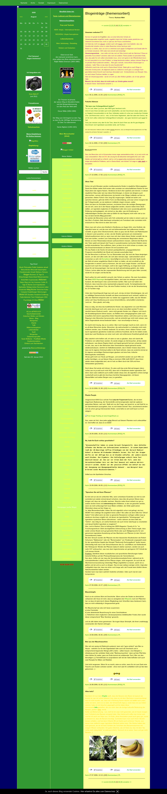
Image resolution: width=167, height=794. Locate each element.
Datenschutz (63, 3)
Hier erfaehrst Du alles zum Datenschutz (98, 791)
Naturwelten (67, 212)
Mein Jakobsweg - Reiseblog (66, 43)
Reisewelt (66, 203)
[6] (121, 25)
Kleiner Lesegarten (67, 241)
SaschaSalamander (34, 314)
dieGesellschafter (67, 540)
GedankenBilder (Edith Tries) (66, 325)
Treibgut (67, 484)
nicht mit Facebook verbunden (91, 89)
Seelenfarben (67, 544)
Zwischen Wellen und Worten (33, 316)
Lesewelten (67, 193)
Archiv (33, 3)
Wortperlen (34, 321)
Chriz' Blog (67, 279)
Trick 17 (67, 493)
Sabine (66, 428)
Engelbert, (103, 37)
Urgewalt (67, 488)
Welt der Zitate (67, 189)
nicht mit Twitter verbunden (111, 89)
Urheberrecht (67, 549)
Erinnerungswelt (67, 179)
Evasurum (67, 297)
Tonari (67, 474)
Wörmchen (67, 502)
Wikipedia (128, 599)
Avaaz (67, 516)
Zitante (33, 323)
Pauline (67, 404)
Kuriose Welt (66, 226)
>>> (46, 17)
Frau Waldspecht (67, 307)
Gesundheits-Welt (66, 217)
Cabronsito (67, 274)
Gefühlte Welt (67, 175)
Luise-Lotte (67, 386)
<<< (21, 17)
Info (96, 707)
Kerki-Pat (67, 372)
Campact (67, 535)
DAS (105, 157)
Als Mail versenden (134, 89)
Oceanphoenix (67, 400)
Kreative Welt (67, 184)
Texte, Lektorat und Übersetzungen (67, 16)
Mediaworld (67, 198)
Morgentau (34, 334)
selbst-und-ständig (67, 451)
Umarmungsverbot (91, 39)
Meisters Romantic (67, 390)
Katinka (67, 358)
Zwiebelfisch (66, 558)
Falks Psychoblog (67, 321)
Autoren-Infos (67, 521)
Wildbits (67, 498)
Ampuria (67, 260)
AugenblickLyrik (66, 265)
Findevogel (67, 311)
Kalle (67, 353)
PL (124, 95)
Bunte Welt (67, 231)
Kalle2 (67, 349)
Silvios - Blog (33, 318)
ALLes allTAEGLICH (33, 311)
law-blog (67, 376)
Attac (67, 512)
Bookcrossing (67, 530)
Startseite (23, 3)
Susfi (33, 332)
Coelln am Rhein (67, 283)
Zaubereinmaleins (33, 341)
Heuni (67, 335)
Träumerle (67, 479)
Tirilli (33, 325)
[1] (110, 25)
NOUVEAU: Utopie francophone (66, 34)
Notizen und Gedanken (67, 48)
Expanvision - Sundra (67, 302)
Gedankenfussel (67, 330)
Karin (87, 95)
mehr (34, 190)
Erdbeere (67, 293)
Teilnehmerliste (34, 127)
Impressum (51, 3)
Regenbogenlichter (67, 423)
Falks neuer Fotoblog (67, 316)
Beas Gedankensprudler (67, 269)
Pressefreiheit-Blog (67, 409)
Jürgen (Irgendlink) (67, 344)
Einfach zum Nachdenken (34, 343)
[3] (114, 25)
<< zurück (105, 25)
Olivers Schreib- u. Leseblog (67, 395)
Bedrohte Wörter (67, 526)
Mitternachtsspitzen (34, 327)
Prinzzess (66, 414)
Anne (67, 255)
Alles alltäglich (67, 251)
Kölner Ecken (67, 362)
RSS (119, 95)
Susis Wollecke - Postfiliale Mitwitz (33, 339)
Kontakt (41, 3)
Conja (67, 288)
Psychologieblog (67, 418)
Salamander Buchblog (67, 437)
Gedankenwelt (67, 170)
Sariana (67, 446)
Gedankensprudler (33, 336)
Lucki (67, 381)
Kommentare (112, 95)
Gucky (67, 339)
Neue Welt (67, 161)
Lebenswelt (67, 165)
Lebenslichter (34, 330)
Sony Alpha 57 (34, 94)
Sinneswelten (67, 207)
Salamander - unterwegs (67, 432)
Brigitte (104, 696)
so (141, 651)
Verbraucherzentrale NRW (66, 554)
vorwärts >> (127, 25)
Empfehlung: (34, 145)
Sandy (67, 442)
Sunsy (67, 460)
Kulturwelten (66, 221)
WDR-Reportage (98, 279)
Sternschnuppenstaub (67, 456)
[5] (119, 25)
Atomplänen (106, 259)
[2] (112, 25)
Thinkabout (67, 465)
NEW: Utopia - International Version (67, 30)
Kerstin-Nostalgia (67, 367)
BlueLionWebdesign (38, 348)
